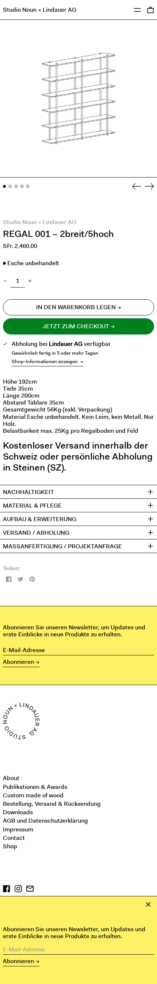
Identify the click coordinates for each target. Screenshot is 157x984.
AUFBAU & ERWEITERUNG (39, 519)
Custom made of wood (33, 795)
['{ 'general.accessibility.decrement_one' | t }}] (5, 281)
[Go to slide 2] (10, 186)
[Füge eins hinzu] (30, 281)
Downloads (18, 812)
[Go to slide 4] (21, 186)
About (11, 778)
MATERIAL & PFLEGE (32, 505)
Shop (10, 846)
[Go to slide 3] (16, 186)
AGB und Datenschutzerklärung (45, 820)
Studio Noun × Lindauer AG (39, 10)
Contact (14, 838)
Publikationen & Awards (35, 787)
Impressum (18, 829)
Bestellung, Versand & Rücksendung (52, 804)
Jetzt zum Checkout (76, 326)
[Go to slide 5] (27, 186)
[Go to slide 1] (4, 186)
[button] (78, 99)
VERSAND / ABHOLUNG (36, 532)
